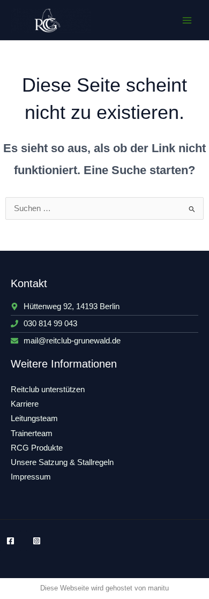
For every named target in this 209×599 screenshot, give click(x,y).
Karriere (25, 404)
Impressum (31, 477)
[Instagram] (36, 540)
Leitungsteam (34, 418)
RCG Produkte (37, 448)
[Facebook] (10, 540)
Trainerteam (32, 433)
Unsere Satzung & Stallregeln (62, 462)
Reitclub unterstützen (48, 389)
